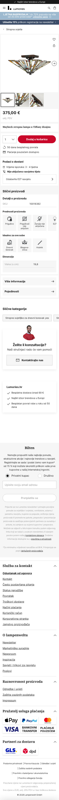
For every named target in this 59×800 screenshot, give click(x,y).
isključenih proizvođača (32, 550)
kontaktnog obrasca (35, 535)
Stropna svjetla (14, 29)
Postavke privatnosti (12, 763)
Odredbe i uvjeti (12, 689)
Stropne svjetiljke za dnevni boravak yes (27, 317)
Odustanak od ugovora (17, 573)
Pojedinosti (12, 291)
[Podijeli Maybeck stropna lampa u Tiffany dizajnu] (54, 45)
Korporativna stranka (16, 618)
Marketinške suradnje (16, 648)
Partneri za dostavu (19, 741)
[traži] (49, 8)
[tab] (29, 595)
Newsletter (9, 642)
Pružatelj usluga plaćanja (23, 711)
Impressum (9, 700)
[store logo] (18, 8)
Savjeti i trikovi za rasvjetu (19, 665)
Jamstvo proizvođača (16, 624)
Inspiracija (9, 659)
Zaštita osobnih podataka (18, 695)
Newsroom (9, 654)
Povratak (8, 596)
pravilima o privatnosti (41, 539)
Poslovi (7, 671)
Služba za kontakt (17, 565)
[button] (8, 100)
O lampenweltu (15, 635)
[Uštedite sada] (29, 18)
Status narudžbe (13, 590)
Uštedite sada (40, 16)
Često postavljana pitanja (18, 584)
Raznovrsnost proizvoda (23, 681)
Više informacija (15, 281)
